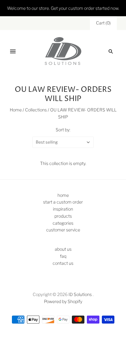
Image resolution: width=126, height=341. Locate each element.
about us (63, 249)
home (63, 195)
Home (16, 109)
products (63, 216)
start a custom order (63, 201)
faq (63, 256)
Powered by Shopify (63, 301)
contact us (63, 263)
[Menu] (13, 51)
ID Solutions (80, 294)
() (103, 22)
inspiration (63, 209)
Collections (36, 109)
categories (63, 223)
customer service (63, 229)
